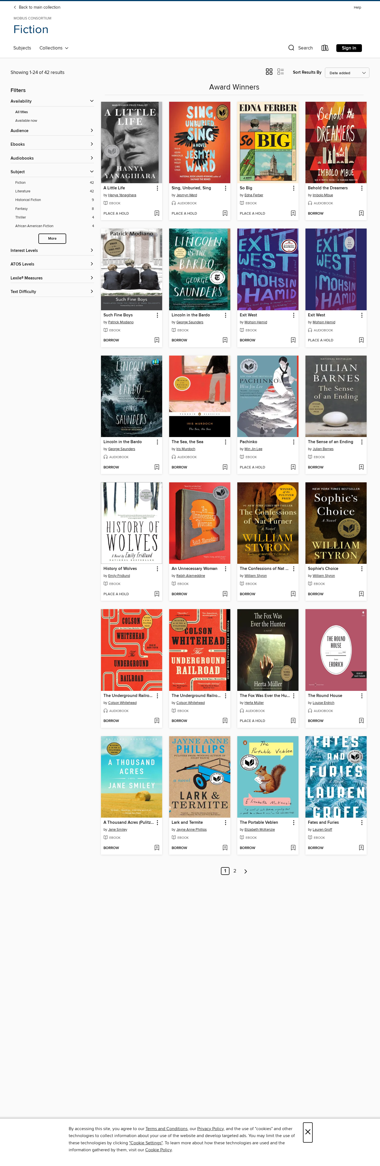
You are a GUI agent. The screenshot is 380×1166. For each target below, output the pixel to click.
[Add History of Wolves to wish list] (156, 594)
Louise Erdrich (323, 703)
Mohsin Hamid (256, 322)
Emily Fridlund (119, 576)
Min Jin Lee (253, 449)
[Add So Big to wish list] (293, 213)
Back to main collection (39, 7)
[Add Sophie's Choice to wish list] (361, 594)
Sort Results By (307, 72)
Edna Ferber (254, 195)
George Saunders (189, 322)
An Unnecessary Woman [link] (195, 568)
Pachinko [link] (248, 442)
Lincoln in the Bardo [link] (191, 315)
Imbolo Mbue (323, 195)
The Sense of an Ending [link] (330, 442)
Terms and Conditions (166, 1129)
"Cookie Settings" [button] (145, 1143)
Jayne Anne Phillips (191, 829)
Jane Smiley (117, 829)
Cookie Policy (158, 1150)
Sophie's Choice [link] (323, 568)
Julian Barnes (323, 449)
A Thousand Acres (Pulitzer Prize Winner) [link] (128, 822)
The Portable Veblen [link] (259, 822)
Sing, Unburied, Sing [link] (191, 188)
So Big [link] (246, 188)
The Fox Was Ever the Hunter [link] (265, 695)
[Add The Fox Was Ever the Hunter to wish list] (293, 721)
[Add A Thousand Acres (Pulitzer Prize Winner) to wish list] (156, 848)
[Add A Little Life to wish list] (156, 213)
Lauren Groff (322, 829)
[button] (300, 49)
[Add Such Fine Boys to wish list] (156, 340)
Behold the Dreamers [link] (328, 188)
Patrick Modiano (121, 322)
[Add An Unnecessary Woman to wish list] (224, 594)
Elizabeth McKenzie (260, 829)
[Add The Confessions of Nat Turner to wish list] (293, 594)
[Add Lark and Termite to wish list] (224, 848)
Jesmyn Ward (186, 195)
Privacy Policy (210, 1129)
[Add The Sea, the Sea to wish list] (224, 467)
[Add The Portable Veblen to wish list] (293, 848)
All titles (21, 112)
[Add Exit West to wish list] (293, 340)
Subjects (22, 48)
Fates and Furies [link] (323, 822)
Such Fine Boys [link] (118, 315)
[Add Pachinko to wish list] (293, 467)
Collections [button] (52, 48)
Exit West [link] (248, 315)
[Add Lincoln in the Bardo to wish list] (224, 340)
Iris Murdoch (185, 449)
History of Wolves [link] (120, 568)
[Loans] (325, 49)
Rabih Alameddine (190, 576)
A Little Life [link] (114, 188)
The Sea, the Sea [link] (187, 442)
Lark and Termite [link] (187, 822)
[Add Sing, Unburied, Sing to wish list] (224, 213)
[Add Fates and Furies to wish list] (361, 848)
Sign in (349, 48)
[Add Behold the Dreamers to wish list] (361, 213)
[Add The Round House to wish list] (361, 721)
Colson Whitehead (122, 703)
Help (357, 8)
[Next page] (245, 871)
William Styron (256, 576)
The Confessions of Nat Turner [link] (265, 568)
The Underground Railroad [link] (128, 695)
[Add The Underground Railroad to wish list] (156, 721)
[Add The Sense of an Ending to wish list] (361, 467)
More (52, 238)
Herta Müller (254, 703)
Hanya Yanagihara (122, 195)
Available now (26, 120)
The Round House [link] (325, 695)
